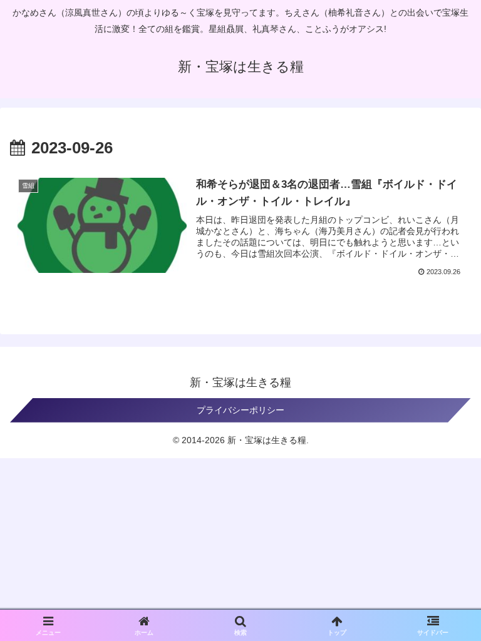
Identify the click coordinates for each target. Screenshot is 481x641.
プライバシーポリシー (240, 410)
